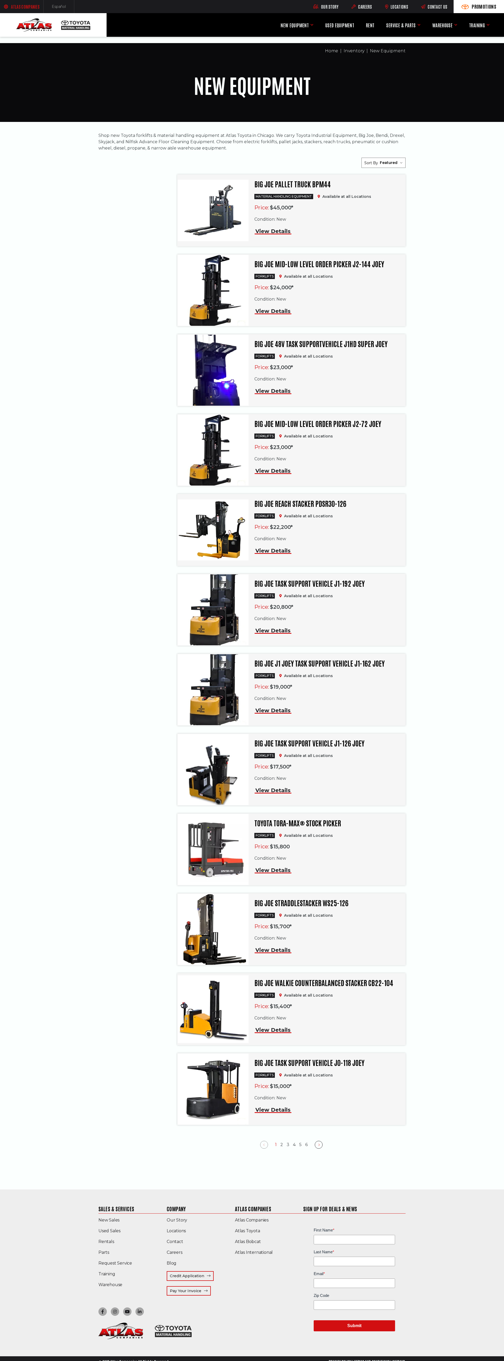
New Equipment (388, 50)
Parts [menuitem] (103, 1252)
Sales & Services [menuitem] (116, 1208)
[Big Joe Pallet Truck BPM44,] (213, 210)
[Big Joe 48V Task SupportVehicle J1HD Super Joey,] (213, 370)
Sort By (371, 163)
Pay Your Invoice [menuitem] (190, 1290)
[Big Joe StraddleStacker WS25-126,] (213, 929)
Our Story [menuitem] (177, 1220)
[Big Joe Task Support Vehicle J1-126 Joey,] (213, 769)
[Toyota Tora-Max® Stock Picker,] (213, 849)
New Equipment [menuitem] (295, 25)
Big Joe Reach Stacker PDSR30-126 (300, 503)
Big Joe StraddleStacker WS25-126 (301, 903)
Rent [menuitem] (370, 25)
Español (63, 7)
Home (331, 50)
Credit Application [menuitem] (187, 1276)
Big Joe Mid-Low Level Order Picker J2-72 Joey (317, 423)
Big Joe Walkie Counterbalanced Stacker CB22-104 (323, 982)
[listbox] (391, 163)
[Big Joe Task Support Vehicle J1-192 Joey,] (213, 609)
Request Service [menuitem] (115, 1263)
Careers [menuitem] (174, 1252)
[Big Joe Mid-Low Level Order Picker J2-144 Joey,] (213, 290)
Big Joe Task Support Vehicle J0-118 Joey (309, 1062)
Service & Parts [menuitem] (401, 25)
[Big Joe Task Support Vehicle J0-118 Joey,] (213, 1089)
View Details (273, 231)
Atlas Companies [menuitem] (253, 1208)
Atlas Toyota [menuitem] (247, 1230)
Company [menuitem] (176, 1208)
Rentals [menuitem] (106, 1241)
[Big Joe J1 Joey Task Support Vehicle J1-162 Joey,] (213, 689)
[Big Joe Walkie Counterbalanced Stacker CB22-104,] (213, 1009)
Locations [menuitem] (176, 1230)
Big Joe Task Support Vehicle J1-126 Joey (309, 743)
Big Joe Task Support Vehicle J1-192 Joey (309, 583)
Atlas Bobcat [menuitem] (248, 1241)
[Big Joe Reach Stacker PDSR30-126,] (213, 529)
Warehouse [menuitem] (442, 25)
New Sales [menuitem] (108, 1220)
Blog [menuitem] (171, 1263)
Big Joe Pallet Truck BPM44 (292, 184)
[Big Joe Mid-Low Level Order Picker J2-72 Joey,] (213, 450)
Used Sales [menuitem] (109, 1230)
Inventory (354, 50)
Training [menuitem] (477, 25)
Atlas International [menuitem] (254, 1252)
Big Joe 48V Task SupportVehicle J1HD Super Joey (320, 343)
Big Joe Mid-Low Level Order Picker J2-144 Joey (319, 264)
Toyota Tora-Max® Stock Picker (297, 823)
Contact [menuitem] (175, 1241)
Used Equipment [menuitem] (339, 25)
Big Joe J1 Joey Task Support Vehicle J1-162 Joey (319, 663)
